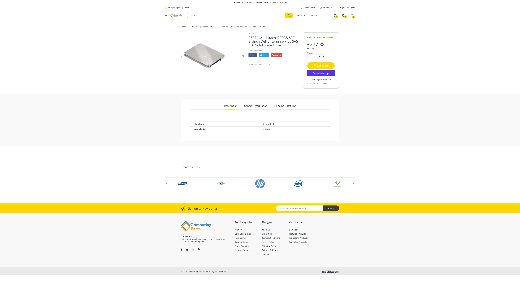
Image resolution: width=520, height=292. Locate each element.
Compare (323, 83)
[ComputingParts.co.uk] (176, 15)
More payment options (321, 79)
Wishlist (313, 83)
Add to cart (322, 65)
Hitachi (251, 33)
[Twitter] (187, 250)
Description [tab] (230, 105)
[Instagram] (193, 250)
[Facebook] (182, 250)
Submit (331, 208)
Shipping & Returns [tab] (285, 105)
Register (343, 7)
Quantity (310, 53)
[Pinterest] (199, 250)
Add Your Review (255, 50)
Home (183, 26)
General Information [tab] (255, 105)
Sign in (352, 7)
